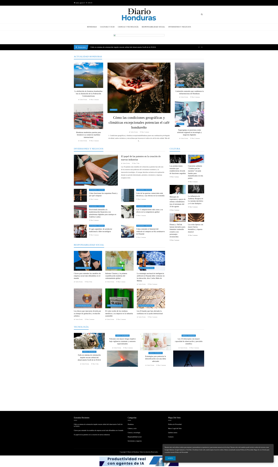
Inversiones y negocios (83, 182)
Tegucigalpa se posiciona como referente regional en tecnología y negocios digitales (189, 132)
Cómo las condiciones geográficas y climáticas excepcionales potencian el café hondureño (139, 122)
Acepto (170, 458)
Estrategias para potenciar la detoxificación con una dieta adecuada (122, 358)
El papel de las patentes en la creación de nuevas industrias (92, 434)
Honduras (114, 109)
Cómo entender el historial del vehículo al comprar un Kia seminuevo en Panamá (150, 231)
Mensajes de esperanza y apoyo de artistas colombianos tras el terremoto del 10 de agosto (177, 202)
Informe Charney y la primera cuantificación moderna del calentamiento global (116, 276)
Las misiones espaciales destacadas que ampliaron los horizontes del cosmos (189, 387)
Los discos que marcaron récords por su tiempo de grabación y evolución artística (87, 313)
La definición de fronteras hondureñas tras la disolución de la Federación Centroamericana (88, 93)
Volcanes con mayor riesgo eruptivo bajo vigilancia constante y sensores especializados (89, 341)
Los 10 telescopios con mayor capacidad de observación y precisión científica (155, 341)
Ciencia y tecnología (89, 335)
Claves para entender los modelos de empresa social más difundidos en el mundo (120, 47)
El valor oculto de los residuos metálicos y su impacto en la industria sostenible (119, 313)
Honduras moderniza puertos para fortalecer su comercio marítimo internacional (88, 134)
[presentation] (199, 47)
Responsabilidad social (83, 267)
